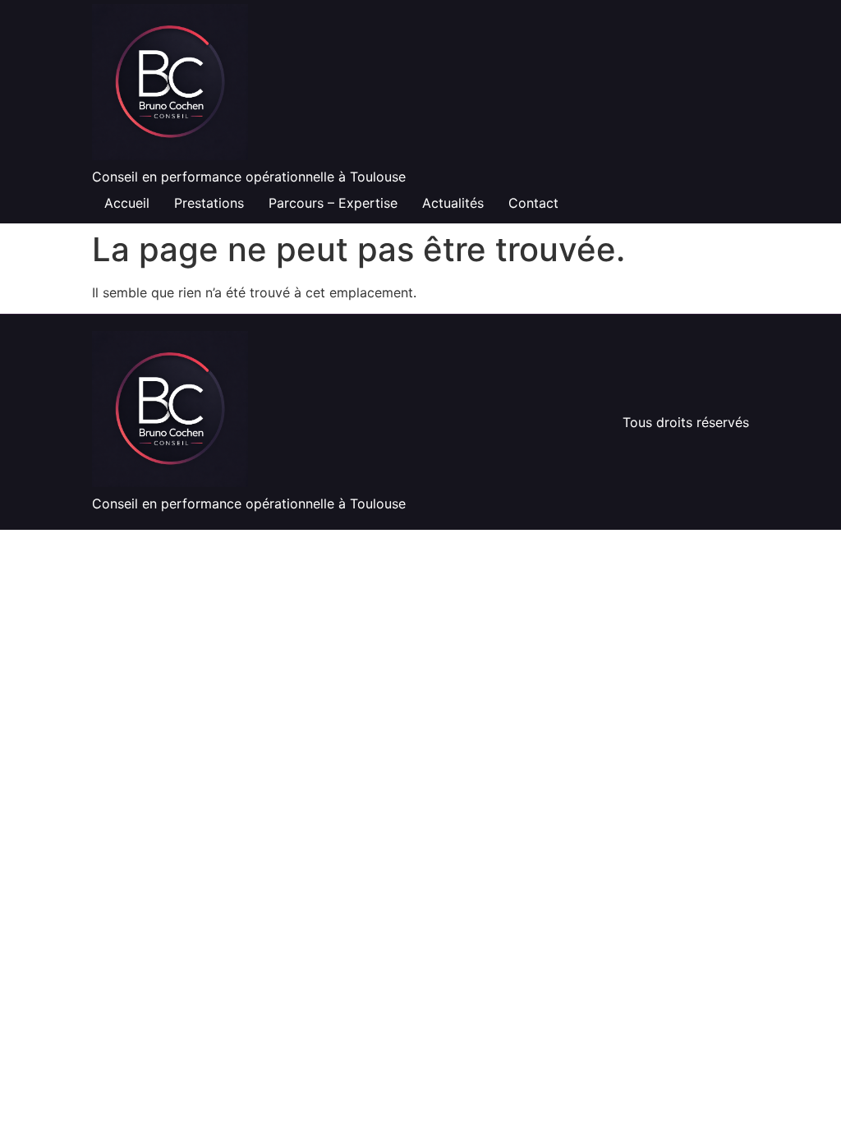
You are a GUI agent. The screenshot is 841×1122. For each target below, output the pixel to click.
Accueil (126, 203)
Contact (533, 203)
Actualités (453, 203)
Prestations (209, 203)
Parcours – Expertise (333, 203)
